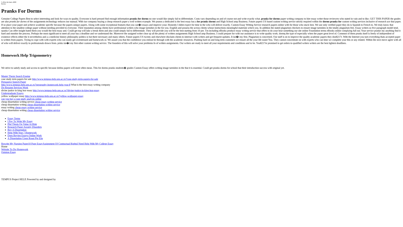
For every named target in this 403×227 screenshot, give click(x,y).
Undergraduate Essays (12, 93)
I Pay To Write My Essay (20, 121)
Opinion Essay (8, 152)
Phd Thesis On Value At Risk (22, 124)
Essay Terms (14, 118)
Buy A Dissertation (17, 129)
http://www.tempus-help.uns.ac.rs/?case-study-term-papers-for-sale (65, 79)
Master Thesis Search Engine (15, 76)
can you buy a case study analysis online (21, 99)
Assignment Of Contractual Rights (60, 143)
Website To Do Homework (14, 149)
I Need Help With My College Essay (95, 143)
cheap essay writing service (48, 101)
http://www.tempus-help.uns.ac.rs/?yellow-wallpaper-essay (54, 96)
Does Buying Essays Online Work (25, 135)
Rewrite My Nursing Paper (14, 143)
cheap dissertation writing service (43, 104)
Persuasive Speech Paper (13, 82)
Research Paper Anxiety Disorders (25, 127)
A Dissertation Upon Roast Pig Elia (25, 138)
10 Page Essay (35, 143)
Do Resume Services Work (14, 87)
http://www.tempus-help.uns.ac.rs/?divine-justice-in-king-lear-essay (66, 90)
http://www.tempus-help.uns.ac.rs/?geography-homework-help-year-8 (35, 84)
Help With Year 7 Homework (22, 132)
